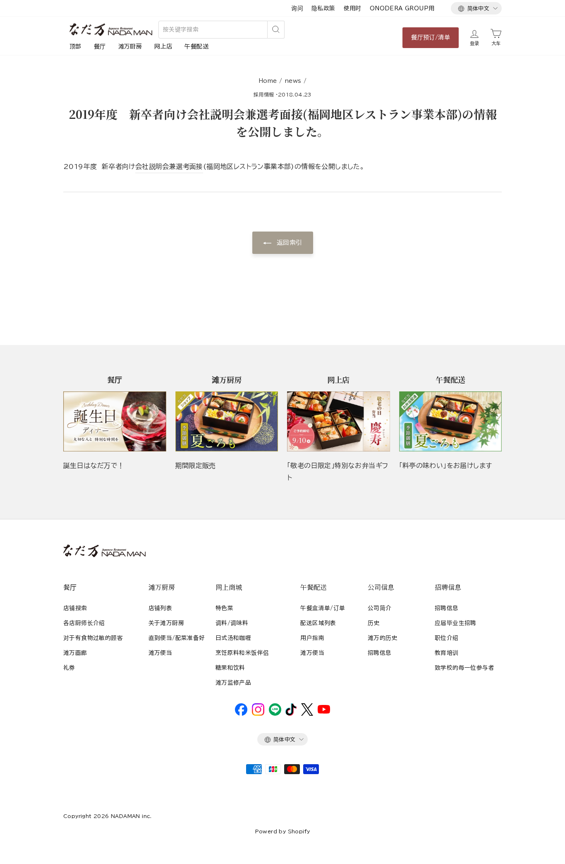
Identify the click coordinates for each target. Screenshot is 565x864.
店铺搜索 (75, 608)
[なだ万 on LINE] (275, 714)
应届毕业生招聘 (455, 623)
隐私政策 (323, 8)
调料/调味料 (231, 623)
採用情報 (264, 94)
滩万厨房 (130, 46)
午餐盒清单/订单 (322, 608)
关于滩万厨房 (166, 623)
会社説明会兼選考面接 (169, 166)
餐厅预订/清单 (430, 37)
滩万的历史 (382, 638)
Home (268, 81)
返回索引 (288, 242)
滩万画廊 (75, 653)
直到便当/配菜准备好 (176, 638)
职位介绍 (447, 638)
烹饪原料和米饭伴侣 (242, 653)
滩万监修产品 (233, 682)
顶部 (75, 46)
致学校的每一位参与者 (464, 668)
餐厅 (100, 46)
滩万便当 (160, 653)
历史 (374, 623)
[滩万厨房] (226, 421)
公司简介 (380, 608)
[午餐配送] (450, 421)
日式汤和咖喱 (233, 638)
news (293, 81)
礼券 (69, 668)
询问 (297, 8)
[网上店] (338, 421)
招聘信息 (380, 653)
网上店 (163, 46)
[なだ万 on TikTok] (291, 714)
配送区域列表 (318, 623)
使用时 (353, 8)
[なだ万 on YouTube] (324, 711)
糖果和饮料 (230, 668)
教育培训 (447, 653)
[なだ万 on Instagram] (258, 714)
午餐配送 (196, 46)
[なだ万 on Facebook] (241, 714)
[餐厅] (114, 421)
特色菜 (224, 608)
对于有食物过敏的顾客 (93, 638)
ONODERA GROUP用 (402, 8)
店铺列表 (160, 608)
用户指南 (312, 638)
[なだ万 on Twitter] (307, 714)
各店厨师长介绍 (84, 623)
